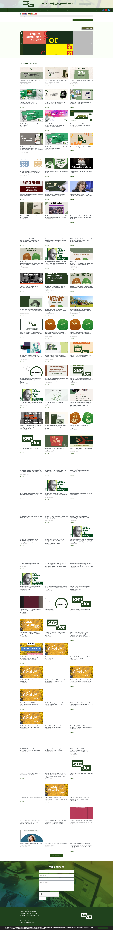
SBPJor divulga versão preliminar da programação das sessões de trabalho (81, 286)
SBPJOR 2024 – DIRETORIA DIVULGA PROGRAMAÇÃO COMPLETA (81, 449)
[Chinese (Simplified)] (22, 14)
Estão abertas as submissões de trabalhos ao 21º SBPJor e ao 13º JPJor (56, 798)
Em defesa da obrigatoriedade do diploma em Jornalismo (30, 81)
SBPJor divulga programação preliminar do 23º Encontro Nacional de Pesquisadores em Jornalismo (56, 310)
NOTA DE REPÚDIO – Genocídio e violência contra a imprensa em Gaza (31, 333)
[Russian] (34, 14)
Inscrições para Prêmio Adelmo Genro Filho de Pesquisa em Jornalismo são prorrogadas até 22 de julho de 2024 (81, 540)
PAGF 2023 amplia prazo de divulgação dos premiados (53, 726)
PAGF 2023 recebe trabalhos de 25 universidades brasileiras (30, 774)
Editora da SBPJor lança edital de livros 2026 (29, 216)
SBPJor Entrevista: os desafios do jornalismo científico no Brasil (55, 195)
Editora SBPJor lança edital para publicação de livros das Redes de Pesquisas (80, 799)
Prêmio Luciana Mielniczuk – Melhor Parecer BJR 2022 (31, 844)
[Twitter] (109, 10)
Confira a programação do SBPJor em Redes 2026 (81, 81)
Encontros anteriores (41, 10)
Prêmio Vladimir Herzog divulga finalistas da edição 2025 (29, 286)
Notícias (85, 10)
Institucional (14, 10)
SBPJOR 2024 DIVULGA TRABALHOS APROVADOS (31, 516)
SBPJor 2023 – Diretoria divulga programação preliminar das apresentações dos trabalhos (29, 658)
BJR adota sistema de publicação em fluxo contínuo (56, 844)
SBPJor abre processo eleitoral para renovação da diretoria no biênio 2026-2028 (55, 287)
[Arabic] (21, 14)
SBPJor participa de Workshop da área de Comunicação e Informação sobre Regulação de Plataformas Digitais (56, 775)
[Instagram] (111, 10)
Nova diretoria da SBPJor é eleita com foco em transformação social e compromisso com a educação (31, 240)
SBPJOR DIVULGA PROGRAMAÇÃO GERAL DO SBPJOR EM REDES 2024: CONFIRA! (31, 471)
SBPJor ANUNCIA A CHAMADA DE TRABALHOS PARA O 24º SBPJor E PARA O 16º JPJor (30, 173)
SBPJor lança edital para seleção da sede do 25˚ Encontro (80, 103)
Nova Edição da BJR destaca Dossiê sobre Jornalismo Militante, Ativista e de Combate (31, 611)
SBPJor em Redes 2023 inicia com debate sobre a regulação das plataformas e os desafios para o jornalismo (80, 751)
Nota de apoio (49, 609)
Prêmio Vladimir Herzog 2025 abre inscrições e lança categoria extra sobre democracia (30, 427)
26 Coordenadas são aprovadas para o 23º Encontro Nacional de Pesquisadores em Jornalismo (56, 380)
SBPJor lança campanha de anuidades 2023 (81, 774)
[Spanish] (36, 14)
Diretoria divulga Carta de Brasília (80, 609)
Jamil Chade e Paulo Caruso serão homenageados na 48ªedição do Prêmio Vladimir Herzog (55, 125)
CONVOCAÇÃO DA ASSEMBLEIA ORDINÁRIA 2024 (79, 470)
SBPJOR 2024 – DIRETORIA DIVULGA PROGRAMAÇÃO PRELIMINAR (56, 470)
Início (3, 10)
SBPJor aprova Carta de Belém (29, 448)
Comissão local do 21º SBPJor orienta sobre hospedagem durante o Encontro (31, 704)
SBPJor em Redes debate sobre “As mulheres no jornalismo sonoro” (55, 680)
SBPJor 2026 (26, 10)
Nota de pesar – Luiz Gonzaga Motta (31, 797)
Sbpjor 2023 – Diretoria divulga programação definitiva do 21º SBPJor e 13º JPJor (31, 634)
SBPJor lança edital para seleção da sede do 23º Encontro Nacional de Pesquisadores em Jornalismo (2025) (56, 565)
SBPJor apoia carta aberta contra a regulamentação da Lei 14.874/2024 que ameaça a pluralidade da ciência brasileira (31, 380)
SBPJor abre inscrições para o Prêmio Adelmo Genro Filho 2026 (56, 147)
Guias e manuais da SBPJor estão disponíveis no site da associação (80, 124)
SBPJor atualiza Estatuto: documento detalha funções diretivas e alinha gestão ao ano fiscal (81, 240)
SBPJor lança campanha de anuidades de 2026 (56, 172)
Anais (54, 10)
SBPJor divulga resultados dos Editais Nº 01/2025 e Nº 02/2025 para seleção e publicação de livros (31, 310)
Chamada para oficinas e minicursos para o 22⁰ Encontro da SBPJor (31, 493)
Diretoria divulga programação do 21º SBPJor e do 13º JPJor (81, 657)
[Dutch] (24, 14)
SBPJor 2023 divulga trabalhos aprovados (29, 680)
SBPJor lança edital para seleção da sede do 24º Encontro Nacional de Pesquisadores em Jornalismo (80, 404)
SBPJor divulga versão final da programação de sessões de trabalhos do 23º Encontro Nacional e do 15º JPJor (31, 264)
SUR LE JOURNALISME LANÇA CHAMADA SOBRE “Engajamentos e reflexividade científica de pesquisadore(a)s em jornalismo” (81, 635)
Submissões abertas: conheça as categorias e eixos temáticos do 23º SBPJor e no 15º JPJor (55, 334)
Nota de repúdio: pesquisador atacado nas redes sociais (31, 195)
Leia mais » (22, 85)
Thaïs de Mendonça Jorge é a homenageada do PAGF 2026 (28, 103)
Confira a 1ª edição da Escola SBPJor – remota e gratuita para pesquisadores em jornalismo (81, 380)
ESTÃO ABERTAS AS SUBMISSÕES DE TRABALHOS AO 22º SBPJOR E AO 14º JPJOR (56, 588)
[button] (21, 43)
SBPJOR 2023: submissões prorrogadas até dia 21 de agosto (30, 749)
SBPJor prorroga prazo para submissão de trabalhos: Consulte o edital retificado (80, 517)
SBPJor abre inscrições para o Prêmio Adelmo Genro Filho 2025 (31, 403)
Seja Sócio (97, 10)
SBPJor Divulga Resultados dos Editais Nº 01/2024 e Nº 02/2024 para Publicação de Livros (56, 517)
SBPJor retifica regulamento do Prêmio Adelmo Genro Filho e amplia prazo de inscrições (56, 357)
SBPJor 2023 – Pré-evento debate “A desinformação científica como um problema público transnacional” (81, 681)
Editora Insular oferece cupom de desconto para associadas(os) (55, 103)
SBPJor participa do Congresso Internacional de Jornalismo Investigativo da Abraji (29, 540)
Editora (75, 10)
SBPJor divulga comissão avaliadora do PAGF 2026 (30, 124)
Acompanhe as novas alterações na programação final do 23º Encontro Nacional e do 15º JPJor (55, 240)
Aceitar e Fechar (102, 928)
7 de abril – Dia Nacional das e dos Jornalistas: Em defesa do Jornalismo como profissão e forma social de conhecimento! (81, 846)
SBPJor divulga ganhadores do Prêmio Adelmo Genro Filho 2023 (55, 703)
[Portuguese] (32, 14)
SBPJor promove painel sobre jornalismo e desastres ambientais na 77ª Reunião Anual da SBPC (31, 357)
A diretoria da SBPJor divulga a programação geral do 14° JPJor (54, 449)
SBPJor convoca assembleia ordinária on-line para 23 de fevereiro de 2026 (56, 216)
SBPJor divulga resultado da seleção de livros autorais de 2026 (56, 81)
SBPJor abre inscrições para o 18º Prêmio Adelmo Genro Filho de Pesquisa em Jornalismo (30, 822)
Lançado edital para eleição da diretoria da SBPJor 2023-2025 (54, 749)
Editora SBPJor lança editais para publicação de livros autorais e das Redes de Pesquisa (80, 588)
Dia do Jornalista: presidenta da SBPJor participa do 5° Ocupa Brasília (81, 195)
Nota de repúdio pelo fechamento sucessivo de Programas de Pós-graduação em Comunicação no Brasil (81, 565)
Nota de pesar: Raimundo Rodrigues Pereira (81, 172)
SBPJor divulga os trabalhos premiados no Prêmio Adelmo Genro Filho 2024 (56, 494)
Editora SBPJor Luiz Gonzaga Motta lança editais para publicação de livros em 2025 (56, 427)
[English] (26, 14)
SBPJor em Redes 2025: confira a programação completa (54, 403)
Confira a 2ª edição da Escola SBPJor (81, 147)
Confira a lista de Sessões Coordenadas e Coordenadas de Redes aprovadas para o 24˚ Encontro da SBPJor (31, 149)
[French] (27, 14)
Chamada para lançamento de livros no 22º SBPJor (81, 493)
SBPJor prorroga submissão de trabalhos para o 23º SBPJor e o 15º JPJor (80, 334)
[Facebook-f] (103, 10)
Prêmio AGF (65, 10)
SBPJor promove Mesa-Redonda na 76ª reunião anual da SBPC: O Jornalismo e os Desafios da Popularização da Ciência (55, 541)
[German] (29, 14)
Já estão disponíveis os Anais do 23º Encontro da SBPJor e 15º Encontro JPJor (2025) (80, 217)
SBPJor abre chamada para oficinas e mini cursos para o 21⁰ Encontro (31, 726)
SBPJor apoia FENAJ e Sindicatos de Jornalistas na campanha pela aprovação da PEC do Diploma (56, 822)
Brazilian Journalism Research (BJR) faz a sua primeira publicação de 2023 (81, 821)
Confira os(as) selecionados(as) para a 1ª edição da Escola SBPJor (81, 356)
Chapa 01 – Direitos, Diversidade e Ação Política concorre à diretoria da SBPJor (56, 634)
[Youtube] (106, 10)
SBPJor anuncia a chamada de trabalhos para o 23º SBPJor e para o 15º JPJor (81, 427)
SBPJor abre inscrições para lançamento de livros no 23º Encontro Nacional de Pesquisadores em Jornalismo (81, 264)
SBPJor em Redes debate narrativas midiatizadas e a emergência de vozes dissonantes (81, 704)
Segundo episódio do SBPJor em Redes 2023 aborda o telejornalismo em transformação (81, 727)
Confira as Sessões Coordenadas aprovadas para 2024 (29, 564)
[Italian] (31, 14)
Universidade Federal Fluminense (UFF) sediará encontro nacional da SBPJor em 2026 (80, 310)
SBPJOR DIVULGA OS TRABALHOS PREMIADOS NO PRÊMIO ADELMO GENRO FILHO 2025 (55, 263)
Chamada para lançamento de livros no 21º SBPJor (56, 657)
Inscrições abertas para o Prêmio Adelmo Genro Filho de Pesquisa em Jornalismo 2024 (31, 588)
